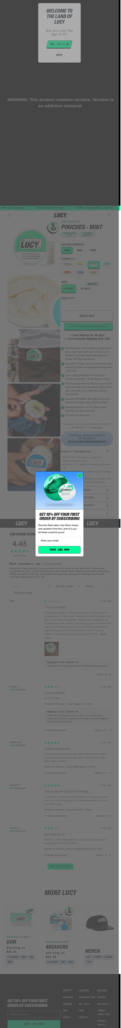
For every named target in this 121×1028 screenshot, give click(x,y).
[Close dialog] (79, 475)
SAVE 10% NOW (59, 550)
